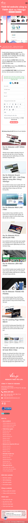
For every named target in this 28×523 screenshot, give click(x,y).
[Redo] (10, 104)
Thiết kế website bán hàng (8, 426)
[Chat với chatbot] (10, 83)
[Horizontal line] (20, 107)
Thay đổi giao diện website (8, 467)
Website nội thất (6, 438)
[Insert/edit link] (4, 109)
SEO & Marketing (7, 480)
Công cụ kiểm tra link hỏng (9, 493)
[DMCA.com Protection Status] (14, 414)
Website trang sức (7, 447)
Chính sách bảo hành (8, 506)
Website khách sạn (7, 434)
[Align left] (4, 107)
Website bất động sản (7, 436)
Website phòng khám (7, 459)
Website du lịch (6, 432)
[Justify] (11, 107)
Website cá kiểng (6, 451)
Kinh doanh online (7, 484)
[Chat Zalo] (15, 83)
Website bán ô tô (6, 449)
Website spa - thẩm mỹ (8, 455)
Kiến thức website (7, 477)
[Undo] (7, 104)
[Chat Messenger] (17, 83)
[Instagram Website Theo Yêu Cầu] (5, 403)
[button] (10, 109)
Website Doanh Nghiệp (20, 131)
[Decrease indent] (14, 107)
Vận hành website (7, 482)
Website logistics (6, 440)
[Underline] (20, 104)
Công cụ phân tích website (9, 491)
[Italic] (18, 104)
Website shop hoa (6, 446)
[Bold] (16, 104)
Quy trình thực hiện (7, 501)
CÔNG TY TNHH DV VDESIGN (10, 383)
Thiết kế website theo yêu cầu (9, 423)
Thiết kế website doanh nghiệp (9, 425)
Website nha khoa (6, 457)
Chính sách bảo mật (7, 499)
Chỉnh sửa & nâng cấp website (9, 469)
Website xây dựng (6, 441)
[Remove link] (7, 109)
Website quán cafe (7, 431)
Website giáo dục (6, 461)
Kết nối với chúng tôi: (5, 401)
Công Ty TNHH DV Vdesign (19, 521)
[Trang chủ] (0, 46)
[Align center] (7, 107)
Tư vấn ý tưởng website (8, 470)
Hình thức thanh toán (8, 504)
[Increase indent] (17, 107)
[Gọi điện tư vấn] (13, 83)
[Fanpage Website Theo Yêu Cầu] (2, 403)
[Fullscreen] (4, 104)
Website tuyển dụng (7, 463)
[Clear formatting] (13, 104)
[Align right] (9, 107)
